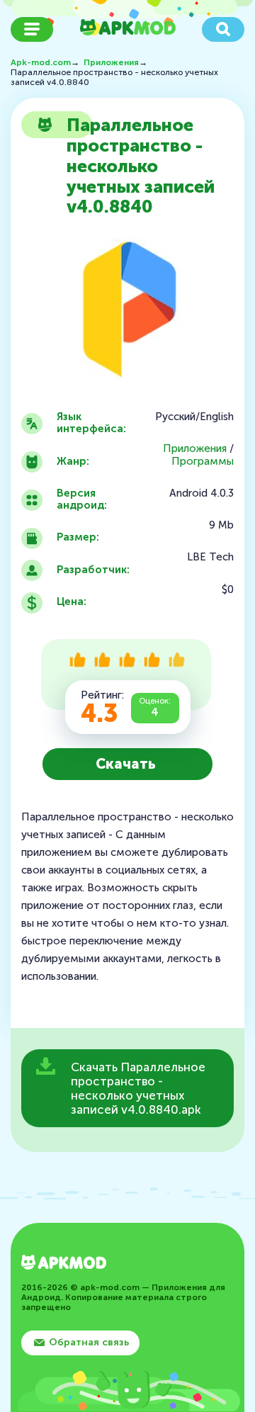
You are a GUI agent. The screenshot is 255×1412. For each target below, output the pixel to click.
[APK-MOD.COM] (63, 1263)
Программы (202, 462)
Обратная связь (89, 1342)
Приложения (195, 449)
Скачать (126, 763)
